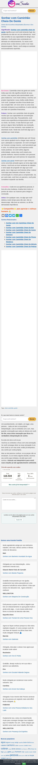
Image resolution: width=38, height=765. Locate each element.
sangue (3, 758)
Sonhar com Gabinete (10, 639)
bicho (29, 742)
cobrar (4, 748)
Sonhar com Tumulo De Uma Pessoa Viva (18, 618)
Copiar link (19, 519)
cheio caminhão (9, 408)
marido (27, 752)
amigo (16, 742)
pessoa (14, 755)
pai (4, 755)
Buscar (31, 10)
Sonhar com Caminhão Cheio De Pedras (21, 246)
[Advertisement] (19, 70)
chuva (29, 745)
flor (35, 749)
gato (9, 752)
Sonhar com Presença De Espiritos (15, 731)
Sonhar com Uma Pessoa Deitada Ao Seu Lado (17, 709)
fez (27, 749)
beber (25, 742)
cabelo (3, 745)
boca (32, 742)
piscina (20, 755)
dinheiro (18, 749)
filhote (32, 749)
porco (23, 755)
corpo (9, 749)
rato (26, 755)
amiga (12, 742)
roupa (32, 755)
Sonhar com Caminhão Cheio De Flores (21, 237)
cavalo (26, 745)
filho (29, 749)
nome (2, 755)
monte (30, 752)
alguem (8, 742)
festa (24, 749)
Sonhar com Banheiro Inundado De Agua (17, 556)
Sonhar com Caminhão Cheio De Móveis (21, 244)
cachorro (10, 745)
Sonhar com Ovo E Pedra (12, 656)
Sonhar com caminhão (9, 138)
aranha (21, 742)
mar (23, 752)
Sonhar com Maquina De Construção (16, 597)
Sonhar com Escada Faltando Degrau (16, 672)
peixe (7, 755)
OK (24, 763)
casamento (21, 745)
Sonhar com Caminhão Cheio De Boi (20, 228)
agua (3, 742)
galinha (5, 752)
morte (34, 752)
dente (14, 749)
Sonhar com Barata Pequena (13, 573)
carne (16, 745)
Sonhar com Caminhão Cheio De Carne (21, 230)
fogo (2, 752)
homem (18, 752)
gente (15, 408)
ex (22, 749)
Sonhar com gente (7, 161)
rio (28, 755)
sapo (7, 758)
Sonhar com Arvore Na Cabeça (14, 689)
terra (10, 758)
